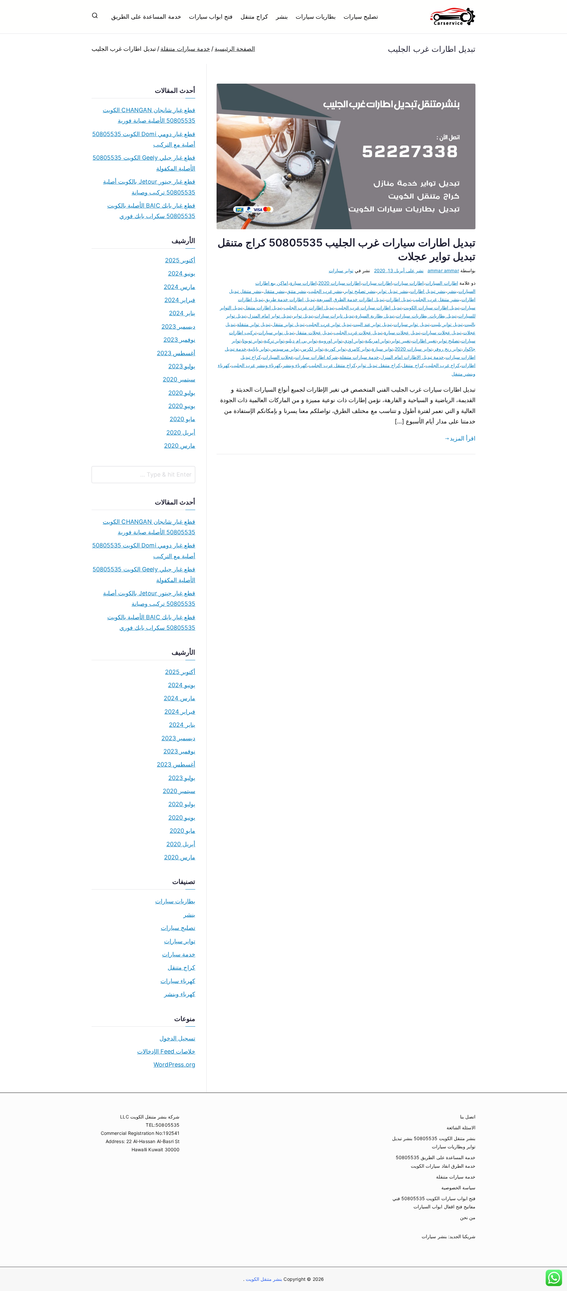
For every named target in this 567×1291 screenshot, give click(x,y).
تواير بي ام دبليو (301, 340)
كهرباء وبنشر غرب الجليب (256, 365)
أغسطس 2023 (176, 353)
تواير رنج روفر (447, 349)
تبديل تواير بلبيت (447, 324)
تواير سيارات (341, 270)
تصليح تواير (448, 340)
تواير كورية (335, 349)
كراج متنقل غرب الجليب (332, 365)
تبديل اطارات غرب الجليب (309, 307)
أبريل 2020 (180, 432)
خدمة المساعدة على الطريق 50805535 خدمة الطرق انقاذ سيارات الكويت (435, 1161)
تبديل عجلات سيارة (402, 332)
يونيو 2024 (181, 273)
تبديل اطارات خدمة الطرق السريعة (351, 299)
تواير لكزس (312, 349)
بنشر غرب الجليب (325, 291)
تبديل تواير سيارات (411, 324)
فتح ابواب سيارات (211, 16)
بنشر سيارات (434, 1236)
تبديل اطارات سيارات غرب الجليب (369, 307)
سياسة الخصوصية (458, 1187)
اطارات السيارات (441, 283)
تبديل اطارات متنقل (263, 307)
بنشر (282, 16)
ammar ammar (443, 270)
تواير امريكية (377, 340)
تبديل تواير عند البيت (372, 324)
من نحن (467, 1217)
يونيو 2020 (181, 405)
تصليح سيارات (361, 16)
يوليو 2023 (181, 366)
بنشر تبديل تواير (393, 291)
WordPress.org (174, 1064)
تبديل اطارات (398, 299)
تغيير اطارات (424, 340)
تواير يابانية (258, 349)
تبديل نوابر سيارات (276, 332)
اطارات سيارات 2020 (339, 283)
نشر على (399, 270)
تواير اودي (353, 340)
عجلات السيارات (277, 357)
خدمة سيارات (178, 954)
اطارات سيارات (377, 283)
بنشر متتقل (274, 291)
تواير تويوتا (252, 340)
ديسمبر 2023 (178, 326)
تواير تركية (274, 340)
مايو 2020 (182, 419)
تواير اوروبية (330, 340)
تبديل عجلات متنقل (314, 332)
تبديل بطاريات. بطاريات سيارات (426, 315)
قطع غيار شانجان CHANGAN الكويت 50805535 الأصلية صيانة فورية (149, 115)
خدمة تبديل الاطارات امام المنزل (412, 357)
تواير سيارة (382, 349)
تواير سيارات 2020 (413, 349)
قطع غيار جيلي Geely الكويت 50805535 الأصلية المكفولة (144, 163)
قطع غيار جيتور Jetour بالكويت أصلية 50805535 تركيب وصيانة (149, 186)
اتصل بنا (467, 1116)
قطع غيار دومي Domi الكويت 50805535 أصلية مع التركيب (143, 139)
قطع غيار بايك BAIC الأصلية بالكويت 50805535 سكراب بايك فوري (151, 210)
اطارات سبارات (409, 283)
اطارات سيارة (303, 283)
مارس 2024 (179, 286)
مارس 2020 (179, 445)
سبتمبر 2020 (179, 379)
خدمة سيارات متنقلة (359, 357)
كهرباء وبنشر (295, 365)
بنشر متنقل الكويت (263, 1279)
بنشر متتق (296, 291)
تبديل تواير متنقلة (253, 324)
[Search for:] (143, 474)
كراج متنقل (254, 16)
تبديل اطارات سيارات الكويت (431, 307)
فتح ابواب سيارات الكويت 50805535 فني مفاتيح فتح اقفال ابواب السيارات (433, 1202)
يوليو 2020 (181, 392)
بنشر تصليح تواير (360, 291)
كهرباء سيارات (177, 980)
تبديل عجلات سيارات (441, 332)
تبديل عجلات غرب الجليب (358, 332)
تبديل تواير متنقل (288, 324)
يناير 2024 (182, 313)
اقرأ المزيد (462, 438)
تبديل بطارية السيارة (374, 315)
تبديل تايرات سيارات (334, 315)
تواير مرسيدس (284, 349)
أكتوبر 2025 (180, 260)
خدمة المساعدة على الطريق (146, 16)
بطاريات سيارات (316, 16)
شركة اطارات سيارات (316, 357)
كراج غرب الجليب (443, 365)
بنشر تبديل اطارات (428, 291)
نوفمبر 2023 (179, 339)
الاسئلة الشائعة (461, 1127)
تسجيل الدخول (177, 1038)
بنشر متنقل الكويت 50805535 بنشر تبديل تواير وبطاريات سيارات (433, 1142)
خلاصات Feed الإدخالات (166, 1051)
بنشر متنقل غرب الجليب (436, 299)
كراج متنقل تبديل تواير (379, 365)
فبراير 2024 (179, 300)
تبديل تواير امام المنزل (269, 315)
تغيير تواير (400, 340)
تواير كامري (358, 349)
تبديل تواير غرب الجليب (328, 324)
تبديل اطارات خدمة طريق (290, 299)
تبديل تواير (303, 315)
